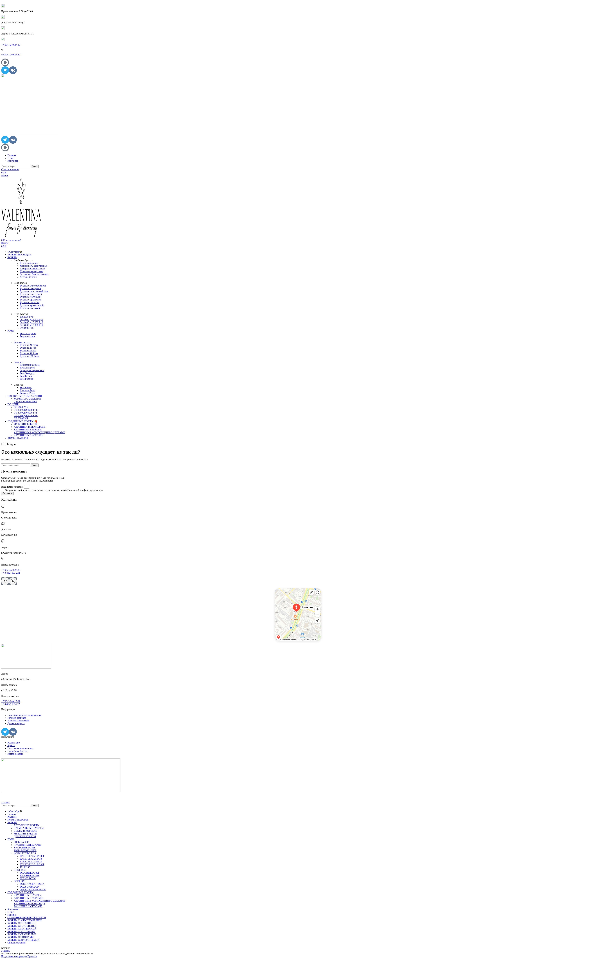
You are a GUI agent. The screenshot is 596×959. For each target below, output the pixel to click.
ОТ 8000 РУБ (21, 418)
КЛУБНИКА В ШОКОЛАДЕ (29, 426)
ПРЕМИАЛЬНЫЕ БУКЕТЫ (29, 828)
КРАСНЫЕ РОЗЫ (29, 875)
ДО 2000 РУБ (21, 407)
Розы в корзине (28, 333)
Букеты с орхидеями (30, 299)
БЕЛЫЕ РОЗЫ (28, 878)
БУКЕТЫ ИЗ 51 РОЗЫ (32, 864)
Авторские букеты (32, 268)
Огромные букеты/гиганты (34, 274)
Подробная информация (14, 956)
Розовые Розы (27, 393)
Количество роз (22, 342)
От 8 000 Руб (27, 328)
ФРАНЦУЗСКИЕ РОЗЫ (33, 889)
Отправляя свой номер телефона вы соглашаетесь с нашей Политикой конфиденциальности (54, 490)
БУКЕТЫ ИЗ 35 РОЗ (31, 861)
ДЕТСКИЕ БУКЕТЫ (25, 836)
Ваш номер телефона (12, 486)
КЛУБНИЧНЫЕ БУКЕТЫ (28, 429)
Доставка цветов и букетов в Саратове (290, 591)
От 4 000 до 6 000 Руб (31, 322)
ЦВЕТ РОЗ (19, 870)
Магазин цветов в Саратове (285, 594)
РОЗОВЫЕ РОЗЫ (29, 872)
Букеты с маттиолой (30, 296)
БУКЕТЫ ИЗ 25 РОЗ (31, 858)
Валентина (279, 589)
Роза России (26, 378)
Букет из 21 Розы (29, 345)
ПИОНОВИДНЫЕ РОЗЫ (27, 844)
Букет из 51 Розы (29, 353)
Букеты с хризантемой (32, 305)
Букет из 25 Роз (28, 347)
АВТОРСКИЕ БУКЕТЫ (26, 825)
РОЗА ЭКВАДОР (29, 886)
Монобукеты (33, 265)
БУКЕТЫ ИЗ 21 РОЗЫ (32, 856)
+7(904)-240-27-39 (10, 44)
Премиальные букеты (31, 271)
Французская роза (32, 370)
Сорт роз (18, 362)
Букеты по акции (29, 263)
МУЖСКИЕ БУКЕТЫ (25, 424)
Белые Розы (26, 387)
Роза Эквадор (27, 373)
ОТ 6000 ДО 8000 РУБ (26, 415)
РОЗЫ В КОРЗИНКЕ (25, 850)
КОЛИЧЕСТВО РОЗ (25, 853)
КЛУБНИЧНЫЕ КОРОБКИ (28, 435)
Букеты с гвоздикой (30, 288)
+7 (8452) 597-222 (10, 572)
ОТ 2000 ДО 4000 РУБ (26, 410)
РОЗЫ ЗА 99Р (21, 842)
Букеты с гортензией (31, 294)
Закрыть (5, 802)
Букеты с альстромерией (33, 285)
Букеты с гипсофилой (34, 291)
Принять (32, 956)
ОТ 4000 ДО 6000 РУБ (26, 412)
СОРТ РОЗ (19, 881)
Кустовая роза (27, 367)
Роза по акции (27, 336)
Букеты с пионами (29, 302)
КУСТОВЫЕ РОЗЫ (24, 847)
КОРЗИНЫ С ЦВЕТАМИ (27, 398)
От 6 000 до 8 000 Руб (31, 325)
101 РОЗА (25, 867)
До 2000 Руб (26, 316)
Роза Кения (26, 376)
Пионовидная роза (30, 365)
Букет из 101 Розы (29, 356)
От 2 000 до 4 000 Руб (31, 319)
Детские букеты (28, 277)
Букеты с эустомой (30, 308)
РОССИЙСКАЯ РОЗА (32, 884)
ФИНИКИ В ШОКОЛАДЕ (28, 906)
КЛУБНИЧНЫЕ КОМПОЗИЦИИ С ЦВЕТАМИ (39, 432)
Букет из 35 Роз (28, 350)
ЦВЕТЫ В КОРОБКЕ (25, 401)
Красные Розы (27, 390)
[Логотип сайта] (29, 134)
